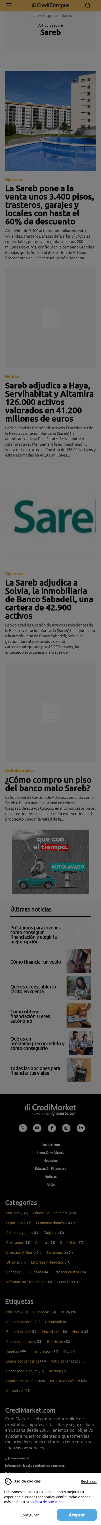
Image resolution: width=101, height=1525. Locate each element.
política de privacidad (47, 1502)
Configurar (29, 1515)
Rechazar (89, 1481)
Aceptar (77, 1515)
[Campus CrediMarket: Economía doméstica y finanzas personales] (50, 5)
